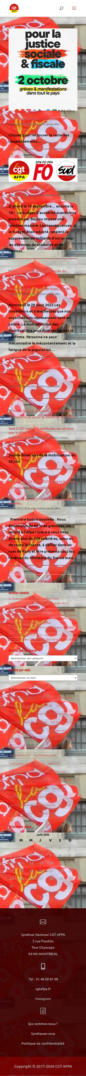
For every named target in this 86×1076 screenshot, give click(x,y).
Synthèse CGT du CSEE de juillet (30, 623)
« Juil (13, 892)
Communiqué (20, 714)
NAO (53, 763)
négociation (19, 772)
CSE (55, 722)
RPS (14, 796)
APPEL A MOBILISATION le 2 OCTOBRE (33, 118)
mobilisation (19, 763)
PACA (60, 772)
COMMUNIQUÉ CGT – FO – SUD (29, 635)
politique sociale (62, 780)
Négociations (41, 772)
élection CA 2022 (22, 813)
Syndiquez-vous (43, 1033)
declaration (35, 730)
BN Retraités (19, 705)
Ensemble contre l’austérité (26, 189)
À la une (32, 124)
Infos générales (49, 124)
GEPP (29, 738)
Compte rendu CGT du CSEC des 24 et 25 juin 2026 (42, 639)
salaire (28, 796)
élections (46, 813)
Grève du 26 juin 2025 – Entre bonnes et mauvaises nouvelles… (42, 501)
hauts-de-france (64, 738)
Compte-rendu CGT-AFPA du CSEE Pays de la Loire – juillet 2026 (43, 617)
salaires (44, 796)
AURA (45, 697)
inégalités (35, 747)
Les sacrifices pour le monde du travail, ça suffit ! (40, 288)
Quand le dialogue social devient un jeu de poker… (42, 611)
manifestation (20, 755)
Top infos (48, 805)
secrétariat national (23, 805)
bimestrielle (63, 697)
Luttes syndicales (48, 195)
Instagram (43, 998)
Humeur (16, 747)
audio (31, 697)
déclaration (57, 730)
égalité (65, 805)
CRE (42, 722)
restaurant (18, 788)
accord (16, 697)
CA (59, 705)
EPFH (15, 738)
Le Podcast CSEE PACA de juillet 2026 (34, 599)
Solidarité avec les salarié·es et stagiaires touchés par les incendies (41, 629)
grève (43, 738)
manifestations (45, 755)
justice (52, 747)
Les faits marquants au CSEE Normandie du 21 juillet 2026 (39, 604)
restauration (39, 788)
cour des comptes (22, 722)
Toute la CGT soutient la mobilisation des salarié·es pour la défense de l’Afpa (41, 430)
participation (19, 780)
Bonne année (42, 705)
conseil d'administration (50, 714)
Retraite (59, 788)
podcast (40, 780)
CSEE (16, 730)
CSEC (69, 722)
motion (38, 763)
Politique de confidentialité (43, 1043)
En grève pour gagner (23, 380)
